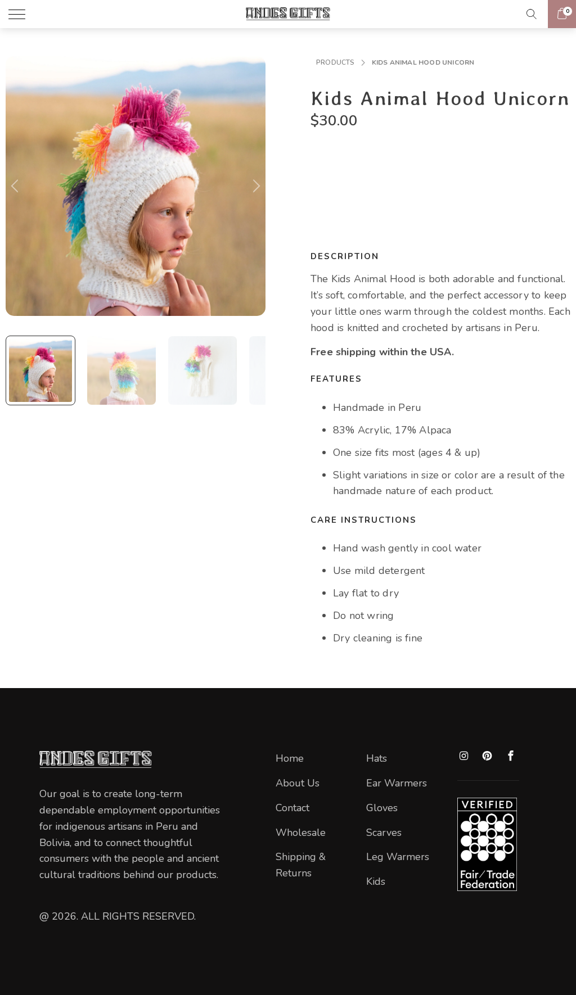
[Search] (535, 14)
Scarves (384, 832)
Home (290, 758)
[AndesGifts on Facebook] (511, 756)
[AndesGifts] (288, 15)
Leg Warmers (397, 856)
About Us (298, 783)
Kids (375, 881)
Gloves (382, 808)
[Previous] (16, 186)
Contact (292, 808)
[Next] (255, 186)
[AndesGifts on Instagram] (464, 756)
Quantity (329, 152)
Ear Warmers (396, 783)
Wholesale (301, 832)
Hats (376, 758)
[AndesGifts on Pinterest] (487, 756)
